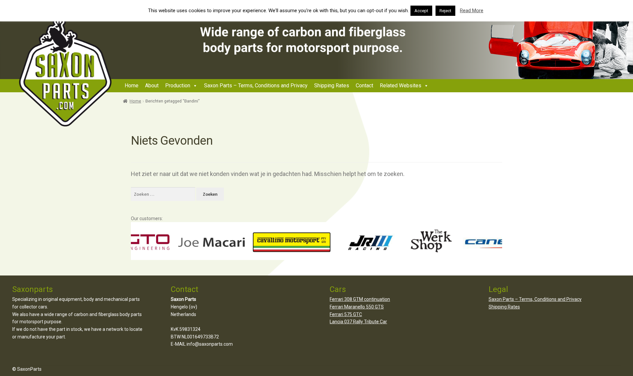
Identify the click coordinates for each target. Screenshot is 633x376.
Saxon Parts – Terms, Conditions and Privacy (256, 85)
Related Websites (400, 85)
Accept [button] (421, 10)
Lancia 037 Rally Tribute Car (358, 321)
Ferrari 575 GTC (346, 314)
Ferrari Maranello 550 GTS (357, 306)
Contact (364, 85)
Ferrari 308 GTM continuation (360, 299)
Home (131, 85)
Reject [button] (445, 10)
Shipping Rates (331, 85)
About (152, 85)
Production (177, 85)
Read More (471, 11)
